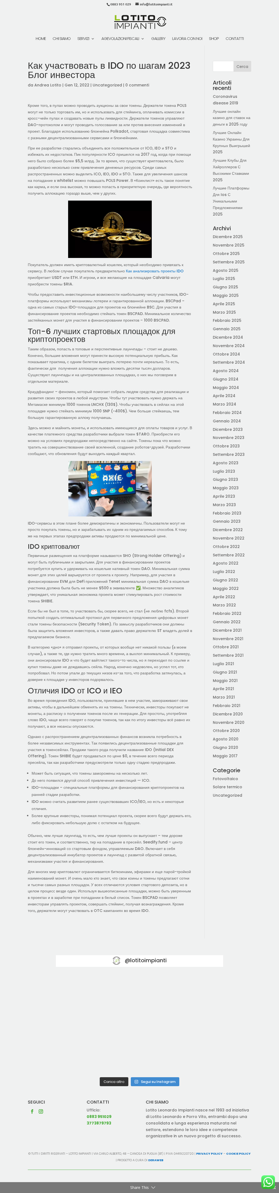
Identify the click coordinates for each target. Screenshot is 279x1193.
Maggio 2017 (225, 756)
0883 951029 (99, 1116)
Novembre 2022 (228, 538)
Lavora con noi (187, 39)
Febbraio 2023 (227, 513)
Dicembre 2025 (228, 236)
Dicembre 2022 (228, 529)
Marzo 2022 (224, 605)
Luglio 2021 (223, 663)
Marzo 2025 (224, 312)
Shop (214, 39)
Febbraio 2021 (226, 705)
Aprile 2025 (224, 304)
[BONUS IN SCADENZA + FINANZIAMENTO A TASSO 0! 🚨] (139, 992)
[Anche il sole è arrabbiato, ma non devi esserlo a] (196, 1057)
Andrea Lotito (47, 85)
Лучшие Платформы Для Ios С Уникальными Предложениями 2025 (231, 201)
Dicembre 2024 (228, 337)
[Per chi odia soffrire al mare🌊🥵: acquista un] (196, 1025)
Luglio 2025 (224, 278)
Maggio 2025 (226, 295)
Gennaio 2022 (227, 622)
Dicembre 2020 (228, 714)
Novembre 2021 (228, 638)
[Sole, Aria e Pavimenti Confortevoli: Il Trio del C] (196, 992)
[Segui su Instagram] (41, 1111)
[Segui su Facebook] (32, 1111)
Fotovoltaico (225, 778)
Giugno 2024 (225, 379)
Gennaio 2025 (227, 329)
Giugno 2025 (225, 287)
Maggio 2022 (226, 588)
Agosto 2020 (225, 739)
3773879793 (99, 1123)
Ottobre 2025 (226, 253)
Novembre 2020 (228, 722)
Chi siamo (62, 39)
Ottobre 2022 (226, 546)
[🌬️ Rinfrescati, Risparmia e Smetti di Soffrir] (83, 1057)
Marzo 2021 (224, 697)
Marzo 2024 (224, 404)
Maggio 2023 (226, 488)
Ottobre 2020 (226, 730)
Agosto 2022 (225, 563)
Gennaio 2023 (227, 521)
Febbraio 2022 (227, 613)
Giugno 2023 (225, 479)
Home (41, 39)
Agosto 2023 (225, 463)
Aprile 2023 (224, 496)
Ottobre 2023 (226, 446)
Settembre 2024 (229, 362)
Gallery (158, 39)
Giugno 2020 (225, 747)
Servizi (83, 39)
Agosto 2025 (225, 270)
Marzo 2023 (224, 504)
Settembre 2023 (229, 454)
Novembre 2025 (228, 245)
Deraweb (155, 1160)
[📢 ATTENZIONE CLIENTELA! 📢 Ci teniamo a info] (139, 1025)
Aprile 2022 (224, 597)
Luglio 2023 (224, 471)
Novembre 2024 (229, 345)
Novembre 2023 (228, 437)
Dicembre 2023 (228, 429)
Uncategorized (107, 85)
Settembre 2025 (229, 262)
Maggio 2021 (225, 680)
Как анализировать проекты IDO (155, 271)
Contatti (235, 39)
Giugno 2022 (225, 580)
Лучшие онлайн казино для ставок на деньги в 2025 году (231, 118)
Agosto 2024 (226, 370)
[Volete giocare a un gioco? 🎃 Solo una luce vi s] (83, 992)
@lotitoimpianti (146, 960)
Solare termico (227, 787)
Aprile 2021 (223, 688)
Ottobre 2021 (226, 647)
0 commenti (137, 85)
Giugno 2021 (225, 672)
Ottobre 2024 (226, 354)
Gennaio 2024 (227, 421)
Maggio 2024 (226, 387)
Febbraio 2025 (227, 320)
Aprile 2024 (224, 395)
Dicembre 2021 (227, 630)
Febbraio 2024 (227, 412)
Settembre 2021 (228, 655)
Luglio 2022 (224, 571)
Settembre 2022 (229, 555)
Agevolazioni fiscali (120, 39)
